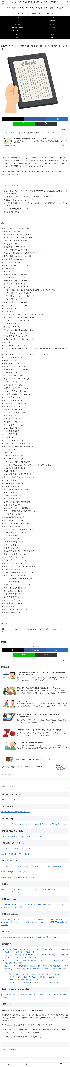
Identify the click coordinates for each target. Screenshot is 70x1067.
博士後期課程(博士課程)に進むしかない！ (15, 812)
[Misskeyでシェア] (58, 681)
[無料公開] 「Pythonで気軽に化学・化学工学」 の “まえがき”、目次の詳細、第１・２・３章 (36, 966)
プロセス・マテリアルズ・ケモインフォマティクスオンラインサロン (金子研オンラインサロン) (34, 824)
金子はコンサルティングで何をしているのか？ (17, 854)
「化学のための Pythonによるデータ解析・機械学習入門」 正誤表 (31, 977)
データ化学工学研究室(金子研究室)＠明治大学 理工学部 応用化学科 (35, 2)
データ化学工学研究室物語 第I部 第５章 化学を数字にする (22, 1037)
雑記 (4, 642)
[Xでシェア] (11, 681)
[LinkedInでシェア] (42, 690)
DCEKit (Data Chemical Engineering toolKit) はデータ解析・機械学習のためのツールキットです (34, 937)
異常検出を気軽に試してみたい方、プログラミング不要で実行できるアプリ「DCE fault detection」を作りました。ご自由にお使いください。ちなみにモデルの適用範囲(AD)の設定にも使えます (34, 922)
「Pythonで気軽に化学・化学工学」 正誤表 (23, 980)
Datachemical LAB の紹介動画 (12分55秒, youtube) (18, 877)
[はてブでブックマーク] (58, 686)
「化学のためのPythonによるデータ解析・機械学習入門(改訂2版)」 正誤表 (34, 974)
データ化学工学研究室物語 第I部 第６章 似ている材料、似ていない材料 (27, 1025)
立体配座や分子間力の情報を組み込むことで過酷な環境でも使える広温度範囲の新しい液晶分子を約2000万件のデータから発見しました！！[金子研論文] (35, 1031)
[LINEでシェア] (11, 690)
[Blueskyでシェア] (42, 681)
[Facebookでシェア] (11, 686)
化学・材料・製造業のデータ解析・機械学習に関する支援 (21, 836)
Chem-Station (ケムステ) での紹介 (13, 872)
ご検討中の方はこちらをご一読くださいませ (16, 848)
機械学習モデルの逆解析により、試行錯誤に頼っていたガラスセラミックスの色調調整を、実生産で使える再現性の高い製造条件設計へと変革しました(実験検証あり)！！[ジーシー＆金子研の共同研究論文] (35, 1017)
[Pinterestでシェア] (27, 690)
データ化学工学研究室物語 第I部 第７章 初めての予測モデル (23, 1010)
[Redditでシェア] (42, 686)
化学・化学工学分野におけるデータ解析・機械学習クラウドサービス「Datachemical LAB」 (33, 866)
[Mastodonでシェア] (27, 681)
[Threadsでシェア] (27, 686)
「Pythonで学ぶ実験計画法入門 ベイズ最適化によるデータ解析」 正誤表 (33, 982)
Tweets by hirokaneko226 (10, 1050)
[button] (46, 124)
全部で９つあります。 (9, 800)
